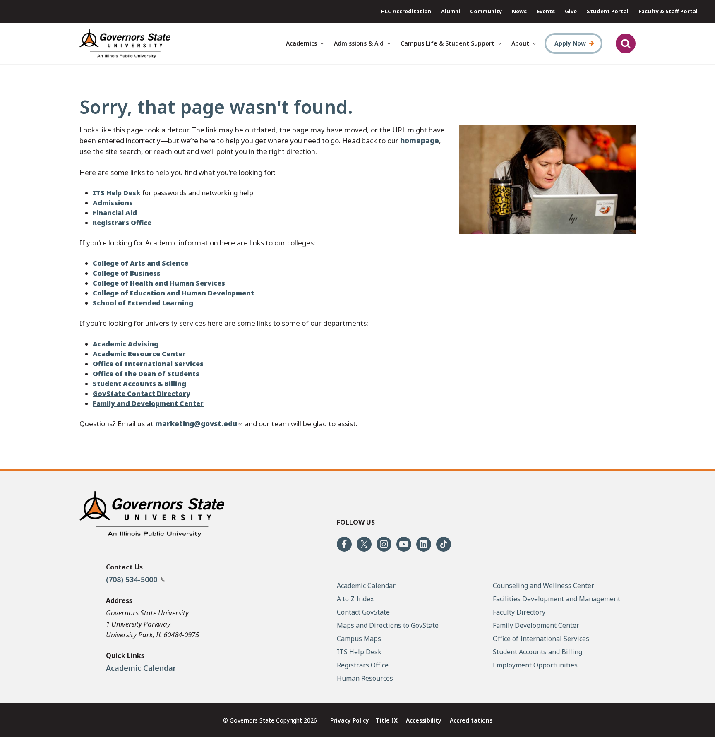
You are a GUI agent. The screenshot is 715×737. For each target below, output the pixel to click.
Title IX (387, 720)
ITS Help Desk (359, 651)
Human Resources (365, 678)
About (520, 43)
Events (546, 11)
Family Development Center (536, 625)
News (519, 11)
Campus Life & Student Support (447, 43)
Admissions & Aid (359, 43)
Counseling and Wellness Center (543, 585)
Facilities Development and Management (556, 598)
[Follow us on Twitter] (364, 544)
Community (486, 11)
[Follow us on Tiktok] (443, 544)
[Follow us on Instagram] (384, 544)
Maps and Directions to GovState (388, 625)
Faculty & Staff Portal (668, 11)
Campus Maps (359, 638)
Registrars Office (363, 665)
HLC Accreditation (406, 11)
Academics (301, 43)
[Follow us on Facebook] (344, 544)
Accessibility (423, 720)
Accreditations (471, 720)
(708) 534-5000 (132, 579)
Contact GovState (363, 612)
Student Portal (608, 11)
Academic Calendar (141, 668)
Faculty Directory (519, 612)
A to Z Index (355, 598)
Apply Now (570, 43)
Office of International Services (541, 638)
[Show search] (626, 43)
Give (571, 11)
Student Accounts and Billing (537, 651)
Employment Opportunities (535, 665)
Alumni (450, 11)
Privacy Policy (349, 720)
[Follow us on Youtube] (403, 544)
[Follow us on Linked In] (423, 544)
